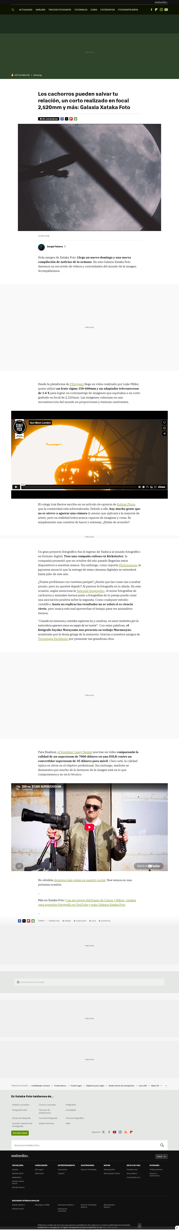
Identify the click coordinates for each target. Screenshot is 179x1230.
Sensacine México (66, 1204)
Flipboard (156, 9)
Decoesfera (132, 1173)
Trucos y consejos (47, 1104)
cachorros (105, 920)
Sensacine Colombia (62, 1209)
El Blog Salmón (156, 1169)
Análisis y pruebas (20, 1104)
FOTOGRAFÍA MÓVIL (128, 9)
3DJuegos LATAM (42, 1204)
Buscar (162, 1145)
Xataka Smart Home (18, 1182)
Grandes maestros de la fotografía (22, 1124)
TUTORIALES (80, 9)
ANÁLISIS (40, 9)
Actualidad (71, 1110)
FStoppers (77, 384)
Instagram (161, 9)
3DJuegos (39, 1169)
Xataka (67, 920)
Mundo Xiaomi (18, 1187)
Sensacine (62, 1169)
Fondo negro (76, 1085)
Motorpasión (109, 1169)
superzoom (81, 920)
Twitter (66, 119)
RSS (125, 1131)
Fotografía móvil (19, 1110)
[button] (56, 246)
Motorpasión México (109, 1205)
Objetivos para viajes (95, 1085)
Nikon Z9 (155, 1085)
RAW (68, 1123)
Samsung (37, 75)
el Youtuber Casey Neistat (74, 752)
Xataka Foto (54, 920)
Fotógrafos (71, 1104)
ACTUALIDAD (25, 9)
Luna (93, 920)
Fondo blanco (60, 1085)
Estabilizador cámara (40, 1085)
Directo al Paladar (88, 1169)
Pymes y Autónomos (155, 1174)
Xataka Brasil (17, 1208)
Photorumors (128, 565)
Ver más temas (20, 1133)
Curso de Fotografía (48, 1118)
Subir (159, 1156)
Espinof (61, 1173)
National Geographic (90, 591)
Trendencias (132, 1169)
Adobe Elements (46, 1123)
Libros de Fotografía (21, 1118)
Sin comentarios (50, 118)
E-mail (75, 119)
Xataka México (18, 1204)
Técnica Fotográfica (75, 1118)
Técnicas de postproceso (45, 1111)
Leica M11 (143, 1085)
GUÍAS (94, 9)
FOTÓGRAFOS (107, 9)
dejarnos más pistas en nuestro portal (79, 880)
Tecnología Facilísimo (53, 639)
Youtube (166, 9)
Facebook (151, 9)
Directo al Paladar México (88, 1205)
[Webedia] (161, 2)
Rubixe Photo (126, 504)
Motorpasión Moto (112, 1173)
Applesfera (16, 1177)
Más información (110, 1227)
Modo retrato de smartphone (122, 1085)
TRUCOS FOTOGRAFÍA (60, 9)
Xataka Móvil (17, 1173)
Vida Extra (39, 1173)
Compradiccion (133, 1177)
